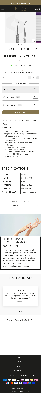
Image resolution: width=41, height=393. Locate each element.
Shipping (17, 72)
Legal (20, 357)
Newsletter (20, 371)
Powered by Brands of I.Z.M (20, 391)
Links (20, 362)
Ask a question (20, 205)
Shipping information (20, 202)
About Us (20, 366)
